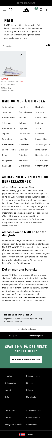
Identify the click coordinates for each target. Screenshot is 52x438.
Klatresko (39, 134)
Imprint (8, 390)
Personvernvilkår (33, 418)
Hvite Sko (23, 139)
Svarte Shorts (41, 161)
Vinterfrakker (8, 107)
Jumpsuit (6, 112)
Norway (30, 434)
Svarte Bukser (25, 112)
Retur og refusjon (33, 376)
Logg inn (13, 336)
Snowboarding (9, 150)
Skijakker (23, 150)
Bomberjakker (9, 128)
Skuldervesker (25, 166)
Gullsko (22, 123)
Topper (5, 134)
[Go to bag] (48, 10)
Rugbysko (40, 107)
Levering (8, 376)
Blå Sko (22, 118)
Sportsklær (24, 145)
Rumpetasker (8, 118)
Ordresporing (10, 383)
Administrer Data (33, 411)
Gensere (6, 155)
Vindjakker (7, 161)
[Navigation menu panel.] (4, 10)
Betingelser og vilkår (13, 425)
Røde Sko (23, 161)
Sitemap (29, 383)
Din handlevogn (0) (35, 336)
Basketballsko (42, 155)
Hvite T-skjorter (22, 107)
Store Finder (31, 397)
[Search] (41, 10)
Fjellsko (39, 123)
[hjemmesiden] (26, 11)
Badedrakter (8, 145)
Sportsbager (8, 139)
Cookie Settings (11, 411)
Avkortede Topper (6, 123)
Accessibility (31, 425)
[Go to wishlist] (10, 10)
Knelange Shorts (6, 166)
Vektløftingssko (42, 145)
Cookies (8, 418)
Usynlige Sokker (23, 128)
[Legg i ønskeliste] (21, 55)
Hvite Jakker (41, 150)
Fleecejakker (41, 139)
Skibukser (23, 155)
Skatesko (39, 112)
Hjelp (7, 397)
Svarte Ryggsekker (41, 128)
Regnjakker (24, 134)
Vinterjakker (41, 118)
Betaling (29, 390)
